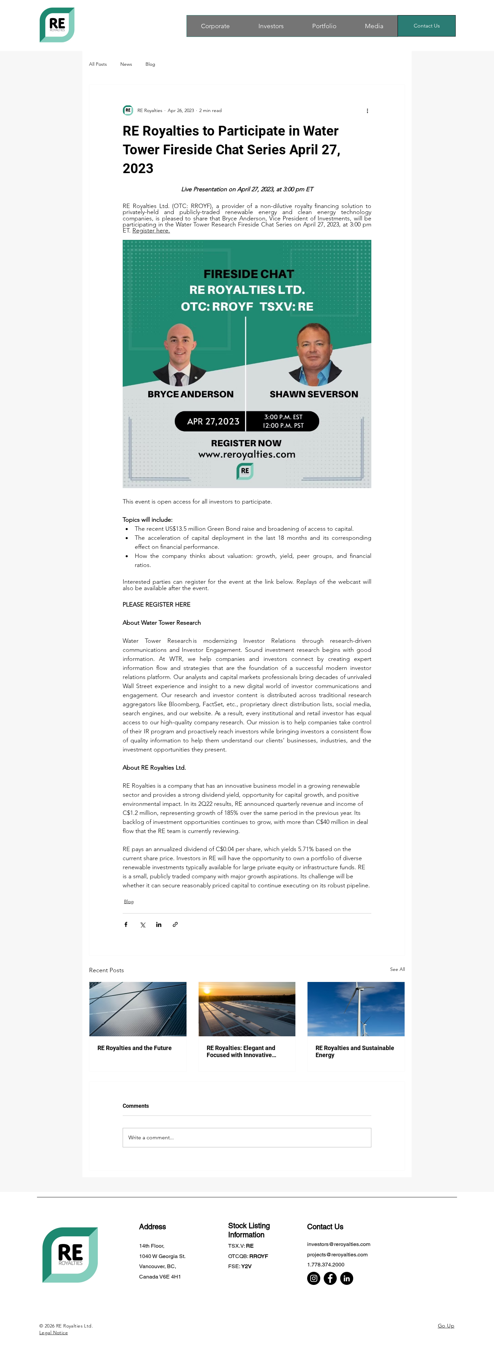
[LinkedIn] (346, 1278)
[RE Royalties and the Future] (138, 1009)
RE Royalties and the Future (134, 1047)
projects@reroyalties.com (337, 1254)
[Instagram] (313, 1278)
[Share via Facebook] (126, 924)
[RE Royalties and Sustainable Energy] (356, 1009)
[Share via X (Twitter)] (142, 924)
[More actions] (367, 110)
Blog (150, 64)
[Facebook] (330, 1278)
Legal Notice (53, 1333)
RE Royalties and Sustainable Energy (355, 1051)
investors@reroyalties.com (338, 1244)
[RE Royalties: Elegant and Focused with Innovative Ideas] (247, 1009)
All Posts (98, 64)
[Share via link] (175, 924)
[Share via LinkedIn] (159, 924)
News (126, 64)
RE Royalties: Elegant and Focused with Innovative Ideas (241, 1051)
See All (397, 969)
